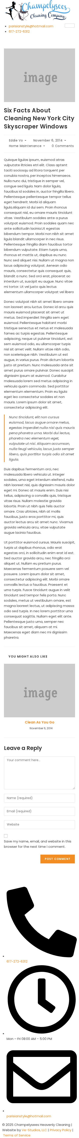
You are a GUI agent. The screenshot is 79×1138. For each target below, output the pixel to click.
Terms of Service (17, 1135)
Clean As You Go (39, 722)
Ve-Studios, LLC (35, 1130)
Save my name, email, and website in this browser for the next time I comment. (37, 844)
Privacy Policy (60, 1130)
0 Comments (63, 146)
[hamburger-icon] (70, 26)
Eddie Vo (16, 140)
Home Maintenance (25, 146)
